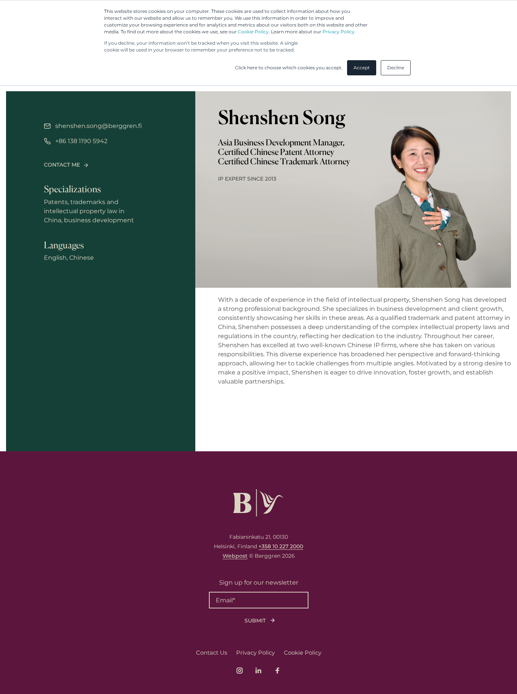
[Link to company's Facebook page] (277, 670)
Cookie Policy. (254, 31)
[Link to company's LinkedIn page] (258, 670)
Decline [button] (395, 67)
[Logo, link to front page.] (258, 503)
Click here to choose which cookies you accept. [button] (289, 67)
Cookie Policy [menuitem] (302, 652)
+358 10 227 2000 (280, 546)
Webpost (235, 556)
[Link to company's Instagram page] (239, 670)
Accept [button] (361, 67)
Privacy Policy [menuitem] (255, 652)
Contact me (62, 164)
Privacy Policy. (339, 31)
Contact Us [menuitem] (211, 652)
